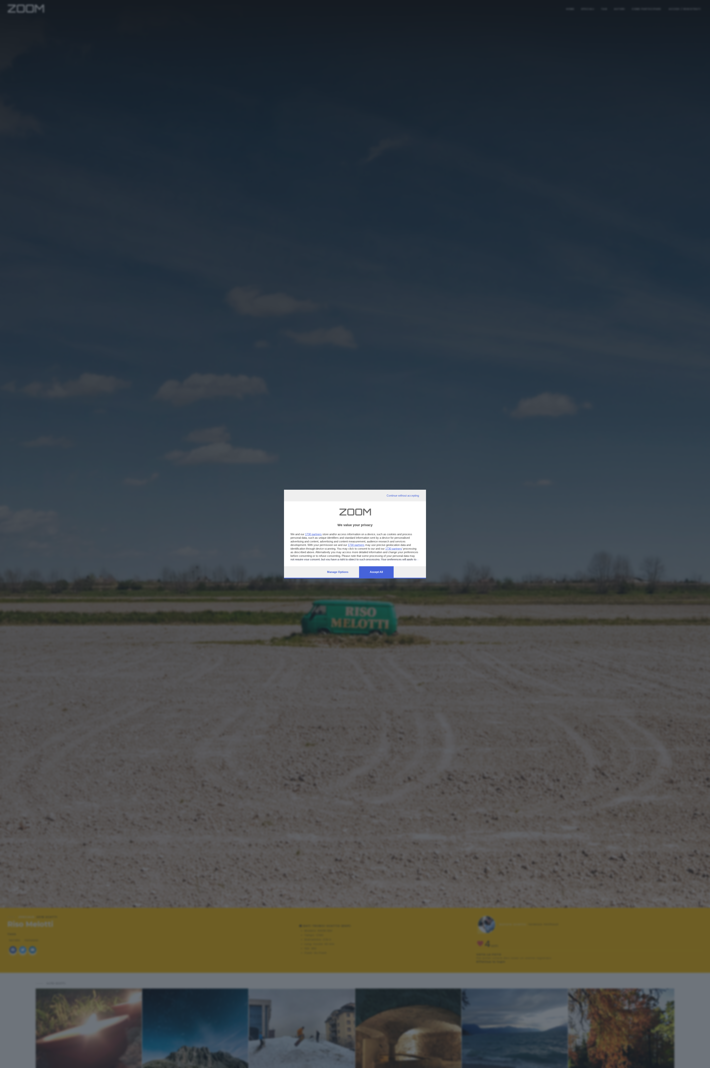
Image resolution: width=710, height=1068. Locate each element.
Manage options (337, 571)
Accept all (376, 571)
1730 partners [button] (313, 534)
